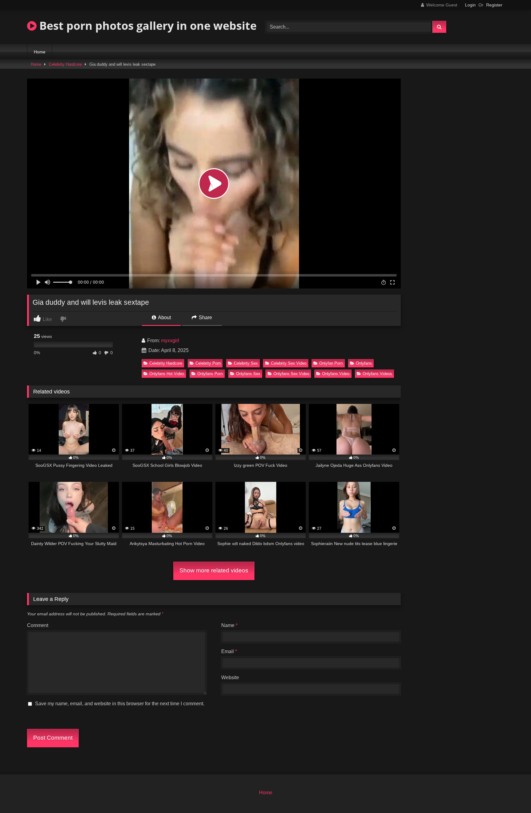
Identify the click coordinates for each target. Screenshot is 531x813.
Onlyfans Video (335, 373)
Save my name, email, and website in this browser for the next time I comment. (119, 703)
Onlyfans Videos (377, 373)
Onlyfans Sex (248, 373)
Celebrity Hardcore (65, 64)
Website (230, 677)
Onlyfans (364, 363)
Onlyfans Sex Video (291, 373)
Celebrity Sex (246, 363)
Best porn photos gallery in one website (147, 25)
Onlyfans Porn (210, 373)
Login (470, 4)
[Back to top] (512, 795)
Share (205, 317)
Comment (37, 625)
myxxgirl (170, 340)
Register (494, 4)
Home (39, 51)
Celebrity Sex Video (288, 363)
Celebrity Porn (208, 363)
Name (229, 625)
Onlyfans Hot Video (166, 373)
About (164, 317)
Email (229, 651)
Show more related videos (213, 570)
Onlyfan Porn (331, 363)
